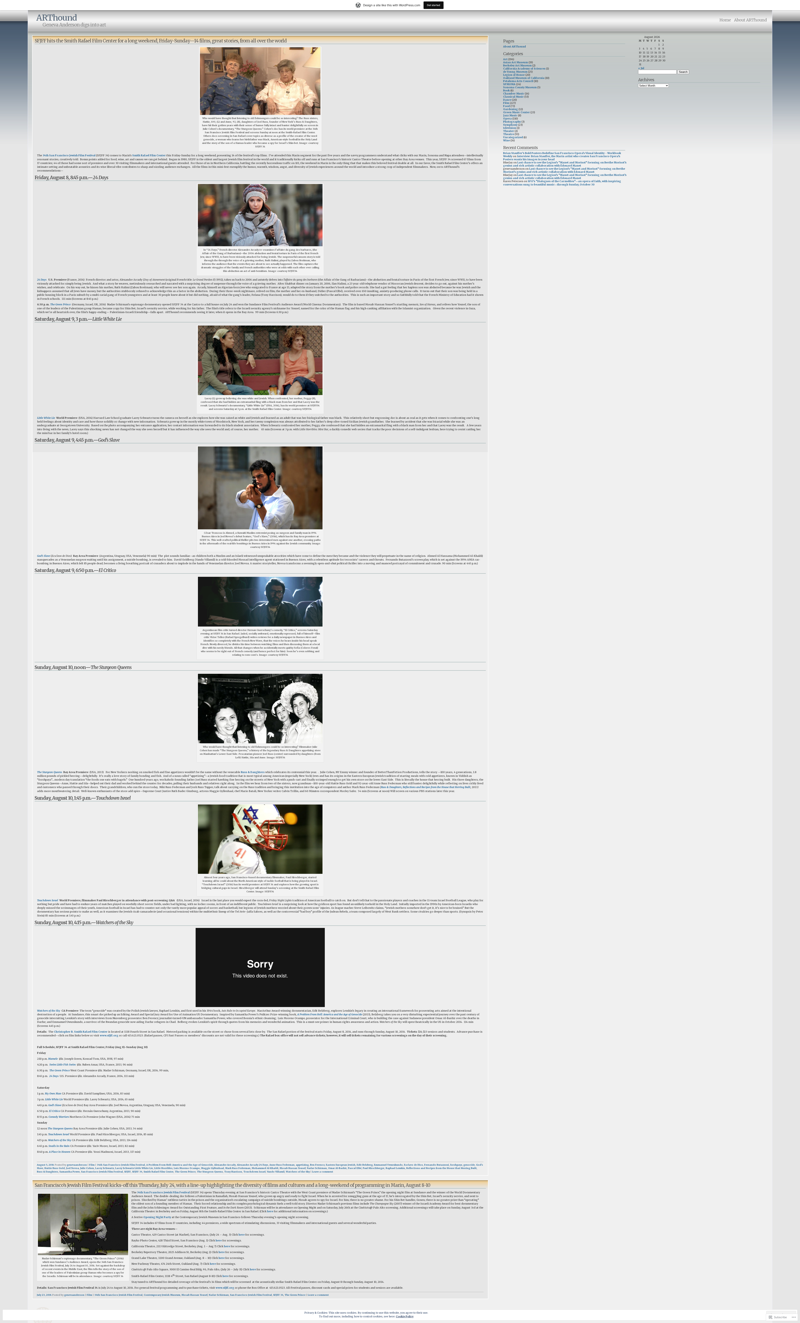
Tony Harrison (233, 1171)
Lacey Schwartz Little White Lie (134, 1168)
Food (506, 106)
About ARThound (750, 19)
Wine (506, 140)
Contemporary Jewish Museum (162, 1294)
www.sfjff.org (109, 1035)
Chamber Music (513, 93)
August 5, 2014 (45, 1164)
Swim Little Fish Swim (62, 1064)
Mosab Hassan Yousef (293, 1168)
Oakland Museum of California (523, 78)
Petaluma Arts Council (518, 81)
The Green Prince (60, 304)
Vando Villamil (276, 1171)
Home (725, 19)
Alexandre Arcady (225, 1164)
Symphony (510, 124)
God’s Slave (43, 555)
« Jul (641, 68)
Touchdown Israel (47, 900)
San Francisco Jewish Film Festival (102, 1171)
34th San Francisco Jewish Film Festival (69, 155)
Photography (512, 121)
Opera (507, 118)
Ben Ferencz (317, 1164)
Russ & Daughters (253, 772)
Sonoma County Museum (520, 87)
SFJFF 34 (137, 1171)
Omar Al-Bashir (337, 1168)
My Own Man (53, 1093)
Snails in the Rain (59, 1146)
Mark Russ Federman (237, 1168)
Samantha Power (69, 1171)
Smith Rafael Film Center (149, 155)
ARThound (56, 18)
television (509, 127)
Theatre (508, 134)
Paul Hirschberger (373, 1168)
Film (92, 1164)
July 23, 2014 (44, 1294)
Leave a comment (322, 1171)
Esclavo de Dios (413, 1164)
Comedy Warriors (59, 1116)
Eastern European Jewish (340, 1164)
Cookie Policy (405, 1316)
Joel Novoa (72, 1168)
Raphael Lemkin (395, 1168)
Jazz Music (510, 115)
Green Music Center (516, 112)
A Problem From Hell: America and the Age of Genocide (329, 1014)
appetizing (302, 1164)
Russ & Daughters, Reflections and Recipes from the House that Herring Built (425, 787)
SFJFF (127, 1171)
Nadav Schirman (317, 1168)
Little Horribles (163, 1168)
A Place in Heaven (59, 1151)
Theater (508, 131)
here (270, 1211)
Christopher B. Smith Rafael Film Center (81, 1031)
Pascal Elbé (354, 1168)
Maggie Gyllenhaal (212, 1168)
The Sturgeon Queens (49, 772)
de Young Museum (515, 71)
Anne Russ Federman (282, 1164)
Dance (507, 99)
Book (506, 90)
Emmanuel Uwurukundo (388, 1164)
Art (505, 59)
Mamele (53, 1058)
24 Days (41, 279)
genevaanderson (77, 1164)
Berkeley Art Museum (517, 65)
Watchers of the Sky (48, 1010)
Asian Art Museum (515, 62)
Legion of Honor (514, 74)
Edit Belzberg (365, 1164)
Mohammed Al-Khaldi (265, 1168)
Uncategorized (513, 137)
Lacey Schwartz (104, 1168)
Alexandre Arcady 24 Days (252, 1164)
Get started (433, 5)
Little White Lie (46, 417)
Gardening (510, 109)
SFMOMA (509, 84)
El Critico (54, 1111)
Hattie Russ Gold (54, 1168)
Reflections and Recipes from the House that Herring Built (441, 1168)
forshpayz (456, 1164)
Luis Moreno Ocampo (187, 1168)
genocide (469, 1164)
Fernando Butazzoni (436, 1164)
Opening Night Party (157, 1217)
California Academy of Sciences (524, 68)
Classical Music (513, 96)
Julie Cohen (87, 1168)
